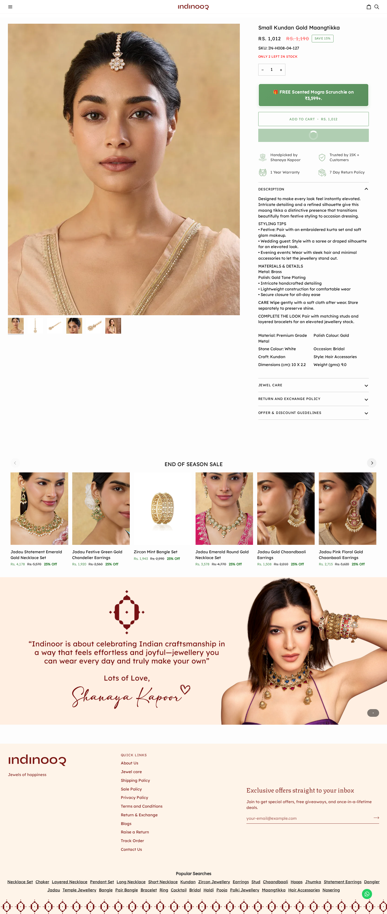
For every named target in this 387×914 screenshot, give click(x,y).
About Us (129, 762)
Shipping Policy (135, 780)
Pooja (221, 889)
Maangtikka (274, 889)
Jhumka (313, 881)
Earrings (241, 881)
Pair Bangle (126, 889)
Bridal (195, 889)
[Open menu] (10, 6)
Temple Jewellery (79, 889)
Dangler (372, 881)
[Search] (376, 6)
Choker (42, 881)
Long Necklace (131, 881)
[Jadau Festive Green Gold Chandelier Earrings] (101, 508)
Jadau (53, 889)
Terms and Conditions (141, 806)
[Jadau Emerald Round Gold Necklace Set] (224, 508)
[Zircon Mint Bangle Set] (162, 508)
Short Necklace (163, 881)
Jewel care (131, 771)
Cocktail (179, 889)
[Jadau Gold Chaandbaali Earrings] (286, 508)
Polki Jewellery (244, 889)
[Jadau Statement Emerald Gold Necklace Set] (39, 508)
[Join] (374, 817)
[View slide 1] (193, 651)
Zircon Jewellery (214, 881)
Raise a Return (135, 831)
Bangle (106, 889)
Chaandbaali (275, 881)
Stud (255, 881)
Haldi (209, 889)
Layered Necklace (69, 881)
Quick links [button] (134, 755)
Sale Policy (131, 789)
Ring (164, 889)
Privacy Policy (134, 797)
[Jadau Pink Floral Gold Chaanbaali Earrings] (347, 508)
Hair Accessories (304, 889)
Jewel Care (270, 385)
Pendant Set (102, 881)
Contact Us (131, 849)
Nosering (331, 889)
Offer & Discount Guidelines (289, 413)
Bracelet (149, 889)
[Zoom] (124, 169)
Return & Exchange (139, 814)
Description (271, 189)
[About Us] (193, 651)
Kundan (188, 881)
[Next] (371, 463)
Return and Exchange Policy (289, 399)
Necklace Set (20, 881)
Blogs (126, 823)
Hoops (296, 881)
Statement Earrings (342, 881)
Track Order (132, 840)
